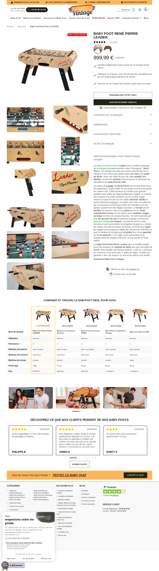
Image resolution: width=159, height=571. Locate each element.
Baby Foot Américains (41, 500)
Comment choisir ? (131, 18)
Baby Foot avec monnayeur (43, 495)
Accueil (10, 26)
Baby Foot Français (40, 497)
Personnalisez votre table (123, 95)
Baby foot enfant (32, 18)
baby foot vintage (102, 221)
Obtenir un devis (125, 269)
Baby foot (13, 491)
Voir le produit (67, 326)
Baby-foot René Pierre (107, 166)
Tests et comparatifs (88, 504)
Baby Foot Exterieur (40, 491)
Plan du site (62, 535)
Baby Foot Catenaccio (17, 495)
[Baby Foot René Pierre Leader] (48, 68)
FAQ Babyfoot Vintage (65, 508)
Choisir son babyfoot (88, 497)
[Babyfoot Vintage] (81, 10)
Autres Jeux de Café (79, 18)
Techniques (85, 494)
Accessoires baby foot (55, 18)
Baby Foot (16, 18)
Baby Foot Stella (15, 500)
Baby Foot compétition (41, 493)
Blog (146, 18)
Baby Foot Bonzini (16, 493)
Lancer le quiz (135, 475)
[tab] (123, 115)
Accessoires (14, 510)
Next (95, 411)
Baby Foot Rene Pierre (17, 497)
